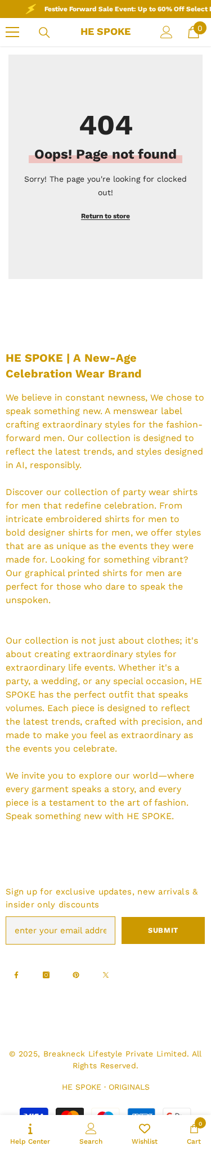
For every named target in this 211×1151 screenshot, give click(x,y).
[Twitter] (105, 975)
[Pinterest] (76, 975)
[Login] (166, 32)
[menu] (12, 32)
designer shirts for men (79, 532)
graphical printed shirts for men (95, 573)
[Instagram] (46, 975)
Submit (163, 930)
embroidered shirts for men (106, 519)
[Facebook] (16, 975)
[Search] (44, 32)
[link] (91, 1133)
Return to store (105, 216)
